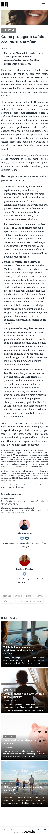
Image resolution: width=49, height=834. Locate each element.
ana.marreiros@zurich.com (12, 513)
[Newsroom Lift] (5, 6)
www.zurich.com (8, 480)
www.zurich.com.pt (9, 503)
